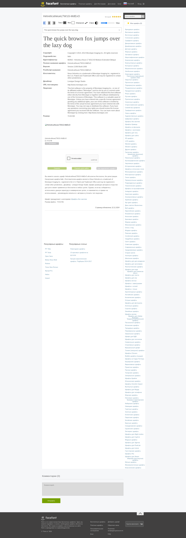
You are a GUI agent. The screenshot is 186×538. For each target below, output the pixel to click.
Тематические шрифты (133, 186)
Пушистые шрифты (132, 367)
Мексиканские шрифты (133, 225)
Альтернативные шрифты (134, 197)
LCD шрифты (129, 141)
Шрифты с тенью (131, 289)
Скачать (57, 168)
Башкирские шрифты (132, 361)
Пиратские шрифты (132, 417)
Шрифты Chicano (131, 353)
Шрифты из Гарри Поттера (134, 359)
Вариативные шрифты (133, 364)
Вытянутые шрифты (132, 387)
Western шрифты (131, 147)
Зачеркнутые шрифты (132, 375)
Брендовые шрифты (132, 29)
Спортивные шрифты (132, 345)
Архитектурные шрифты (133, 292)
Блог (119, 4)
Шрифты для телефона (133, 392)
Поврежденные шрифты (133, 183)
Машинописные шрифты (134, 68)
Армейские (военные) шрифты (135, 155)
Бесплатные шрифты (68, 4)
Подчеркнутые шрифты (133, 85)
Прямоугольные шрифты (134, 180)
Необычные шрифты (132, 71)
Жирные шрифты (131, 52)
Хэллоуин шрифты (131, 255)
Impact (47, 278)
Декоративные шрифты (133, 43)
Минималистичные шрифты (135, 465)
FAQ (109, 534)
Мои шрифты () (136, 23)
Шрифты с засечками (132, 130)
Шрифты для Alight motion (134, 434)
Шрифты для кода (131, 269)
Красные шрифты (131, 423)
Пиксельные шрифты (132, 158)
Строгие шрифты (131, 308)
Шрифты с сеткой (131, 286)
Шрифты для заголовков (133, 264)
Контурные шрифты (132, 66)
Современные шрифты (133, 247)
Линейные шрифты (132, 311)
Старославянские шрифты (134, 105)
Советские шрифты (132, 244)
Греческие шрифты (132, 152)
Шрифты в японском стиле (134, 169)
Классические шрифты (133, 468)
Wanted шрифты (131, 144)
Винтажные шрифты (132, 32)
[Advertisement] (82, 227)
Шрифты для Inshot (132, 448)
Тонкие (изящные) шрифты (134, 350)
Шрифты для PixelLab (132, 445)
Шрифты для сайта (132, 135)
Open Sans (49, 256)
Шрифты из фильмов (132, 127)
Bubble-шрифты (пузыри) (134, 356)
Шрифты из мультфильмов (134, 188)
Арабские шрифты (131, 200)
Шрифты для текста (132, 275)
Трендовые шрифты (132, 328)
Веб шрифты (129, 208)
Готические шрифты (132, 38)
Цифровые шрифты (132, 119)
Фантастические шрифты (134, 267)
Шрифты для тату (131, 133)
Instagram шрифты (131, 191)
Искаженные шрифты (132, 214)
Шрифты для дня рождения (135, 261)
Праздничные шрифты (133, 91)
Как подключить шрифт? (107, 168)
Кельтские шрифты (131, 216)
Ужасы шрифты (130, 113)
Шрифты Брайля (131, 378)
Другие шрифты (130, 149)
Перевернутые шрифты (133, 331)
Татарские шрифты (132, 373)
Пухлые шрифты (131, 370)
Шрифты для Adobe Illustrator (135, 317)
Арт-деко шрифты (131, 202)
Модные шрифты (131, 440)
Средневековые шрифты (134, 250)
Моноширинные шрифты (134, 172)
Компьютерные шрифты (133, 63)
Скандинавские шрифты (133, 426)
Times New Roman (51, 267)
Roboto (47, 263)
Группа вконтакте (132, 524)
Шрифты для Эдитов (132, 442)
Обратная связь (113, 525)
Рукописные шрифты (132, 99)
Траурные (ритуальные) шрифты (135, 319)
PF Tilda (48, 249)
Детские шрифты (131, 49)
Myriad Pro (49, 271)
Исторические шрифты (133, 166)
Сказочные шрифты (132, 102)
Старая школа (130, 253)
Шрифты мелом (130, 314)
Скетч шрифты (130, 241)
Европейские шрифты (133, 211)
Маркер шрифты (131, 222)
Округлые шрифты (131, 80)
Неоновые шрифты (132, 398)
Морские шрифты (131, 395)
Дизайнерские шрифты (133, 46)
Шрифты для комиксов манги (135, 272)
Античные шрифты (131, 306)
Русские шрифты (131, 96)
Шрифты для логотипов (133, 339)
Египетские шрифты (132, 414)
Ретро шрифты (130, 93)
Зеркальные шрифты (132, 334)
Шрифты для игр (131, 278)
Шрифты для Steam (132, 456)
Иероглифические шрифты (134, 57)
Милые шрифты (130, 462)
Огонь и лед (129, 227)
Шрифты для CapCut (132, 437)
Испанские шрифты (132, 325)
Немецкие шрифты (132, 406)
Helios (47, 274)
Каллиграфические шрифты (135, 160)
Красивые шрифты (131, 219)
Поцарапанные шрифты (133, 88)
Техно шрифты (130, 177)
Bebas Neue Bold (51, 260)
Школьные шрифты (132, 258)
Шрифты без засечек (79, 199)
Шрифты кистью (130, 281)
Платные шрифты (85, 4)
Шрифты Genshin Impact (133, 384)
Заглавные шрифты (132, 54)
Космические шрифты (133, 297)
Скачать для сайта (81, 168)
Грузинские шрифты (132, 428)
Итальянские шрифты (132, 381)
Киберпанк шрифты (132, 403)
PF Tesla (48, 252)
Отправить (51, 501)
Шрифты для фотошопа (133, 303)
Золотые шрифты (131, 412)
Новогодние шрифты (77, 249)
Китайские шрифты (132, 420)
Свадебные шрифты (132, 239)
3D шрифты (129, 138)
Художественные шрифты (134, 116)
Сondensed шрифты (132, 236)
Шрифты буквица (131, 124)
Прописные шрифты (132, 82)
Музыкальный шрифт (132, 348)
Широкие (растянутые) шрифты (135, 459)
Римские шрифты (131, 233)
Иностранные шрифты (133, 174)
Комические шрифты (132, 60)
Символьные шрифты (132, 342)
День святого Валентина (133, 205)
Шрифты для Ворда (132, 389)
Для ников (111, 4)
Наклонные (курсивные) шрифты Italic (135, 76)
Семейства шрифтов (132, 107)
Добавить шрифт (114, 522)
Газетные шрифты (131, 409)
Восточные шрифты (132, 35)
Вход (139, 4)
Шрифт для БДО (131, 336)
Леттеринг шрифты (132, 431)
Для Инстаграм (99, 4)
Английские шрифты (132, 294)
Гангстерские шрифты (133, 451)
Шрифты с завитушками (133, 283)
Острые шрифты (131, 300)
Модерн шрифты (131, 230)
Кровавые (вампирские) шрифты (135, 400)
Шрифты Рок (129, 454)
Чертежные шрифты (132, 163)
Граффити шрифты (132, 40)
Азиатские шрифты (132, 194)
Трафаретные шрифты (133, 110)
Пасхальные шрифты (132, 322)
